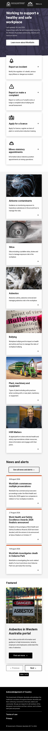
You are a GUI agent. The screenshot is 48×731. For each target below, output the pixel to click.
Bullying (13, 337)
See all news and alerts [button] (23, 469)
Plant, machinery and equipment (19, 385)
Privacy (9, 718)
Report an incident (18, 67)
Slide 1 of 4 (24, 674)
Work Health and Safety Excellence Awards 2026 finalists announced (21, 519)
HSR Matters (15, 432)
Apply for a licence (18, 123)
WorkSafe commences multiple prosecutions (20, 485)
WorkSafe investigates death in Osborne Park (23, 555)
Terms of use (11, 714)
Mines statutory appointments (17, 151)
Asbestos (14, 293)
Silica (11, 247)
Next (32, 668)
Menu (38, 4)
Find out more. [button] (23, 656)
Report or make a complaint (17, 94)
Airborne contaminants (20, 200)
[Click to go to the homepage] (19, 4)
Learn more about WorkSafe (22, 42)
